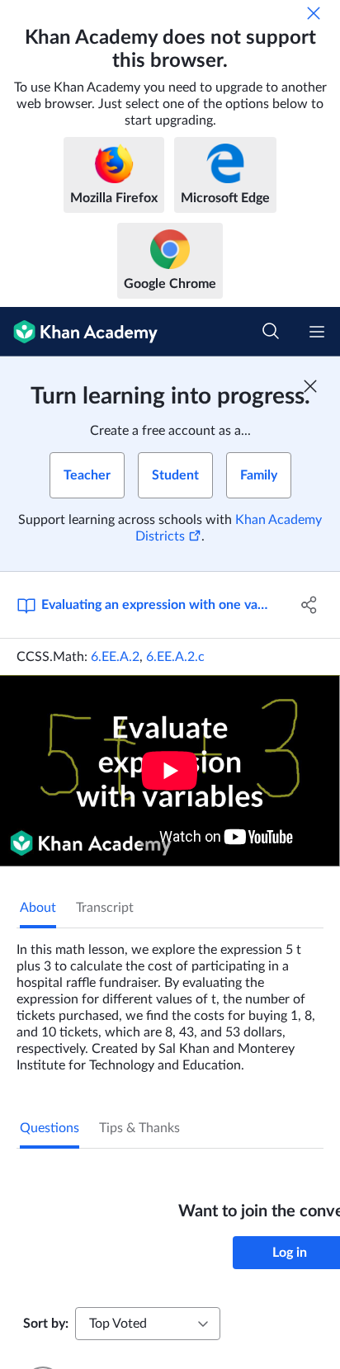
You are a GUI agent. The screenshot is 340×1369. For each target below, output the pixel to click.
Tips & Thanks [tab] (139, 1128)
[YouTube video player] (170, 770)
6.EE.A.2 (115, 656)
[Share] (309, 604)
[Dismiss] (313, 13)
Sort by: (45, 1323)
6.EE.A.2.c (175, 656)
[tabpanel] (170, 1001)
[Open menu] (317, 332)
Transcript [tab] (105, 907)
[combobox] (147, 1323)
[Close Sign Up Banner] (310, 386)
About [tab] (38, 907)
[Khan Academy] (79, 332)
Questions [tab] (49, 1128)
